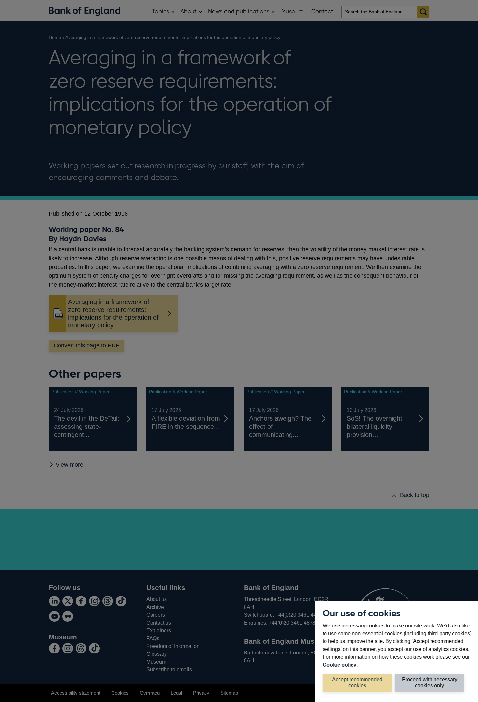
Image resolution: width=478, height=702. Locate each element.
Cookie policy (339, 664)
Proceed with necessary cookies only (429, 682)
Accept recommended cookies (357, 682)
